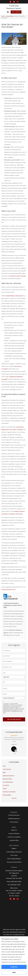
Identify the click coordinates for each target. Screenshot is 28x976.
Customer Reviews (14, 833)
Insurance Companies (14, 837)
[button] (8, 12)
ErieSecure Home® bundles (18, 276)
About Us (14, 830)
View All (14, 798)
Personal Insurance (14, 815)
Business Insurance (14, 818)
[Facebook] (14, 2)
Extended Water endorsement (14, 296)
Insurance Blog (9, 16)
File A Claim (14, 855)
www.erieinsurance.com (8, 589)
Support (14, 848)
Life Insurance (14, 822)
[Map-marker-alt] (10, 2)
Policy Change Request (14, 859)
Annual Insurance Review (14, 862)
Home (3, 16)
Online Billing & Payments (14, 852)
